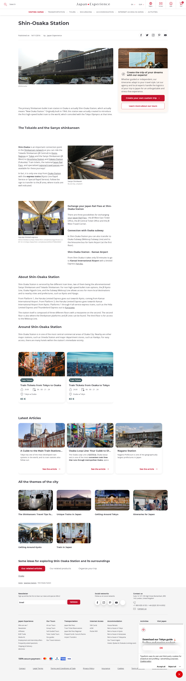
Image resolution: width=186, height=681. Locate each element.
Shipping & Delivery (25, 646)
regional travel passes (49, 165)
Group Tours (50, 628)
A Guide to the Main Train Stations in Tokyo (41, 451)
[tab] (31, 568)
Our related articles (31, 569)
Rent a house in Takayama (116, 637)
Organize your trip (88, 569)
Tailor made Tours (52, 634)
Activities (153, 12)
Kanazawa (70, 307)
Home (20, 583)
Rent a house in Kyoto (114, 631)
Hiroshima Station (35, 159)
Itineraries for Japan (144, 514)
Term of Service (138, 668)
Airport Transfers (70, 637)
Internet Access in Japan (130, 12)
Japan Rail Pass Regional (72, 631)
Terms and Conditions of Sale (63, 668)
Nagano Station (127, 451)
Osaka (21, 576)
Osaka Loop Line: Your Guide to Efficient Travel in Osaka (90, 451)
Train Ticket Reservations (73, 628)
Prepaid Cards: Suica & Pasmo (75, 634)
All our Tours (50, 625)
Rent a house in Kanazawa (116, 634)
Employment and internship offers (30, 640)
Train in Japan (64, 547)
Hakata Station (56, 159)
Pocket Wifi (94, 631)
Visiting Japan (36, 12)
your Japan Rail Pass (77, 217)
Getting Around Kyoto (30, 547)
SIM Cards (93, 625)
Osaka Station (54, 173)
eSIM (91, 628)
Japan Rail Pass (69, 625)
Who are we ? (23, 625)
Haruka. (79, 263)
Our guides (50, 637)
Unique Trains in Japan (69, 514)
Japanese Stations (30, 583)
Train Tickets (27, 380)
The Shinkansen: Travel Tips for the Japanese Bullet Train (35, 514)
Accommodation (105, 12)
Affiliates (21, 631)
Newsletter (22, 628)
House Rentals (112, 625)
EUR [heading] (140, 4)
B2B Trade (22, 634)
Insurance (106, 668)
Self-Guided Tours (52, 631)
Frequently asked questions (28, 643)
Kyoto (54, 153)
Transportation (56, 12)
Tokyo (31, 156)
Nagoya (22, 156)
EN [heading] (132, 4)
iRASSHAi (21, 649)
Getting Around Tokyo (106, 514)
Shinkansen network (34, 150)
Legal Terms (38, 668)
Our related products (60, 569)
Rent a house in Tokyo (115, 628)
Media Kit (21, 637)
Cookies (121, 668)
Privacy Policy (88, 668)
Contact (22, 668)
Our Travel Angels (113, 640)
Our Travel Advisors (53, 640)
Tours (72, 12)
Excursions (86, 12)
